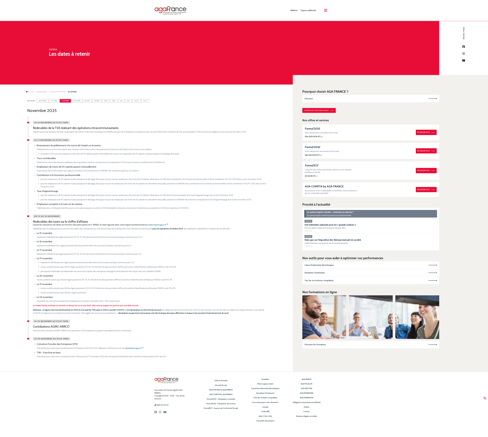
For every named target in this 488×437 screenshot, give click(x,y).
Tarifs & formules (221, 380)
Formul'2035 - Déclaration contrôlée (221, 399)
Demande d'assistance (265, 421)
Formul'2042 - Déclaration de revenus (220, 403)
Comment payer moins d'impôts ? (265, 402)
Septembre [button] (42, 101)
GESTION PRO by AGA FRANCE (221, 390)
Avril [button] (114, 101)
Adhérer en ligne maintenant (316, 110)
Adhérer (294, 10)
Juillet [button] (136, 101)
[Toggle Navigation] (326, 10)
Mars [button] (106, 101)
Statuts (306, 407)
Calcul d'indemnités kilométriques (319, 265)
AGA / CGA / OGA (265, 416)
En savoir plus (423, 132)
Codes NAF (265, 411)
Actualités (265, 379)
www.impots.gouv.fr (157, 224)
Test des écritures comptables (265, 398)
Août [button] (145, 101)
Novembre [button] (65, 101)
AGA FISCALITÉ (306, 384)
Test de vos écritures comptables (319, 280)
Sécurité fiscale (221, 385)
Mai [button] (121, 101)
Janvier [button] (87, 101)
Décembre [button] (76, 101)
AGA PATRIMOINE (306, 393)
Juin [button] (128, 101)
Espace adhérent (308, 10)
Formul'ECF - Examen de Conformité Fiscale (221, 408)
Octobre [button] (54, 101)
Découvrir (308, 98)
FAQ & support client (265, 384)
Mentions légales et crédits (306, 416)
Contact (306, 411)
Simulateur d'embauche (314, 272)
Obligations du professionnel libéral (306, 402)
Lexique (265, 407)
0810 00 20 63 (162, 405)
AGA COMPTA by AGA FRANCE (220, 394)
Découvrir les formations (315, 344)
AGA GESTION (306, 388)
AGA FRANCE (306, 379)
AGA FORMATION (306, 398)
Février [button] (97, 101)
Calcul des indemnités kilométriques (265, 388)
